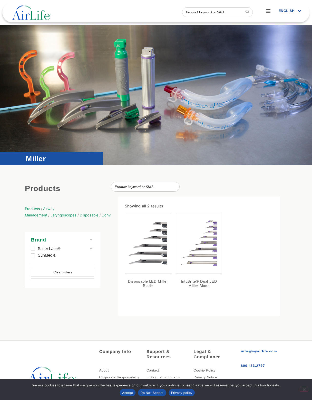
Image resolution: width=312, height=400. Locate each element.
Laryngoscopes (63, 215)
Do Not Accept (152, 393)
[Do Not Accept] (304, 389)
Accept (127, 393)
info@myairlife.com (259, 351)
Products (32, 209)
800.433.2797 (253, 366)
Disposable (89, 215)
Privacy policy (182, 393)
